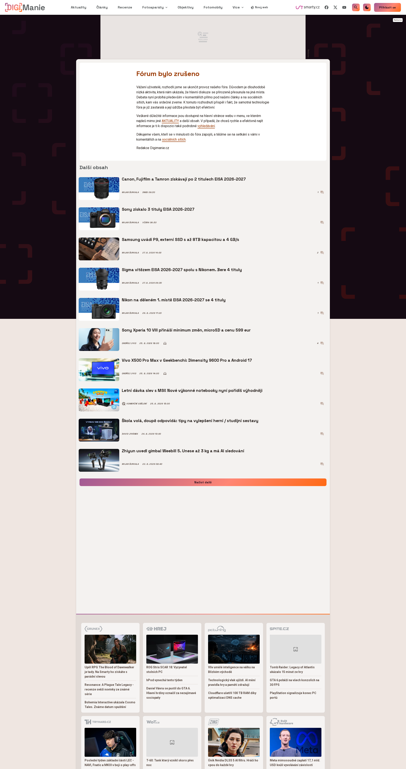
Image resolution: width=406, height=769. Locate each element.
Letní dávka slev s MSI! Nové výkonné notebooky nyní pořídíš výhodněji (192, 390)
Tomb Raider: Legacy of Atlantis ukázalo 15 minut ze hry (292, 670)
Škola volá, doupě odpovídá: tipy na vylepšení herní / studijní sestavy (190, 420)
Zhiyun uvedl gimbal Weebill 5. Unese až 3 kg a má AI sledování (183, 451)
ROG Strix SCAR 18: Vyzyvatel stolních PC (166, 670)
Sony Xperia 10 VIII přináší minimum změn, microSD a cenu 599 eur (186, 330)
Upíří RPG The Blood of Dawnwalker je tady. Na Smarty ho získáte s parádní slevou (109, 672)
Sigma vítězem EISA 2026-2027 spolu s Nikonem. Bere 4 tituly (182, 269)
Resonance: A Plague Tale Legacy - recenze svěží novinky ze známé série (109, 689)
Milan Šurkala (130, 192)
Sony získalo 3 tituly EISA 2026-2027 (158, 209)
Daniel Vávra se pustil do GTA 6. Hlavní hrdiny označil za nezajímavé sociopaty (171, 693)
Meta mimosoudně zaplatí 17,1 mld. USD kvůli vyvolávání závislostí (295, 763)
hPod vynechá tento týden (164, 680)
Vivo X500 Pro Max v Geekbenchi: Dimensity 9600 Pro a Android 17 (187, 360)
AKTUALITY (170, 121)
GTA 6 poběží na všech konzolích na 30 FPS (294, 682)
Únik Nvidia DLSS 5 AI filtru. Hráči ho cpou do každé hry (233, 763)
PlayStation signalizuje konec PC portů (293, 695)
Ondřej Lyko (129, 343)
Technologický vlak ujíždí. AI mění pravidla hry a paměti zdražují (231, 682)
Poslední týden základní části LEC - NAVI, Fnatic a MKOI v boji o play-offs (110, 763)
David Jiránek (130, 434)
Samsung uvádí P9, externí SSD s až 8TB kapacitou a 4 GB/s (180, 239)
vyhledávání (206, 126)
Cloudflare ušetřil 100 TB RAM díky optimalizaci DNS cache (232, 695)
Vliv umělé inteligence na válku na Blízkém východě (231, 670)
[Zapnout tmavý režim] (367, 7)
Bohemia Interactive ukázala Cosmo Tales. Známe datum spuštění (110, 705)
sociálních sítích (174, 139)
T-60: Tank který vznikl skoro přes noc (170, 763)
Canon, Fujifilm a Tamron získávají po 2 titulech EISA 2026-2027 (184, 179)
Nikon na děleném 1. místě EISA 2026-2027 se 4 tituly (174, 300)
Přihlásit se (387, 7)
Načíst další (203, 482)
